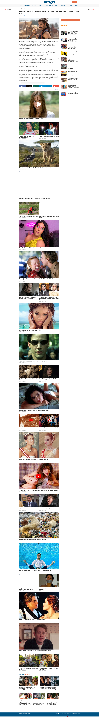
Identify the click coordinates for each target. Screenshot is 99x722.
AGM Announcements (76, 713)
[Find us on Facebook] (19, 2)
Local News (63, 5)
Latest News (26, 5)
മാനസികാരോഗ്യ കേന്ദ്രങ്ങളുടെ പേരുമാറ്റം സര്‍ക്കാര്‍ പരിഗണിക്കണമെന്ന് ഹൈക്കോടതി (73, 66)
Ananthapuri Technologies (27, 714)
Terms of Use (66, 713)
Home (20, 8)
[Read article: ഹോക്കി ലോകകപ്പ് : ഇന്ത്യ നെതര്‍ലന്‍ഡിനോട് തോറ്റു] (64, 94)
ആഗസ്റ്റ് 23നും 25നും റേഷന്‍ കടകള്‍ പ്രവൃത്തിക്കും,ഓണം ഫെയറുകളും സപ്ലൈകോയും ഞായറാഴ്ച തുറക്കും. (73, 73)
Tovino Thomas (24, 82)
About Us (57, 713)
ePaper (75, 2)
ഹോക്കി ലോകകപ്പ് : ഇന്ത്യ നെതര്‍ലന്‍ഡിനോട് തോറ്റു (73, 93)
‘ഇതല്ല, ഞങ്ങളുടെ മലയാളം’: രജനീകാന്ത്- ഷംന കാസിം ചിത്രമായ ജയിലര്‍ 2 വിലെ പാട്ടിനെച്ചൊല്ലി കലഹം (73, 80)
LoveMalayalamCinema (31, 82)
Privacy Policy (70, 713)
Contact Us (61, 713)
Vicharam (34, 5)
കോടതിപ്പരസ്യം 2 (64, 25)
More (56, 5)
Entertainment (49, 5)
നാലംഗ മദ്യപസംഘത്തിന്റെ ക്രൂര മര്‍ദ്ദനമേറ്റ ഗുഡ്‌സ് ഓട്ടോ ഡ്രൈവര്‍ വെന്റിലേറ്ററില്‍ (73, 53)
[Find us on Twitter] (23, 2)
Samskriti (70, 5)
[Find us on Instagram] (21, 2)
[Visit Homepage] (49, 2)
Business (76, 5)
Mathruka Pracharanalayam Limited (25, 713)
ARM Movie (42, 82)
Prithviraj (37, 82)
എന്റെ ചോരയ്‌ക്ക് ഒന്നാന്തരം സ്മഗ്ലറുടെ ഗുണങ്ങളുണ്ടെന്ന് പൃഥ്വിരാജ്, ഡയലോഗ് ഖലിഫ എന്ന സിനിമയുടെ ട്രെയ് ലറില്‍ (25, 702)
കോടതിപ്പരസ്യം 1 (64, 23)
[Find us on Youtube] (25, 2)
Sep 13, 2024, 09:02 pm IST (34, 15)
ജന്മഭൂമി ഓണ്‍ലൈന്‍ (25, 15)
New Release (36, 698)
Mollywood (22, 698)
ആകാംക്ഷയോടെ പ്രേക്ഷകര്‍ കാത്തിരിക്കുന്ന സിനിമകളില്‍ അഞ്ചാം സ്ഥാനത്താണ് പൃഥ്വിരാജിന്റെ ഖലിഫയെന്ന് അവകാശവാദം (52, 703)
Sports (40, 5)
